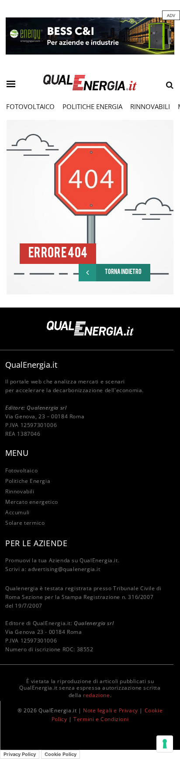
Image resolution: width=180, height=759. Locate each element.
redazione (96, 695)
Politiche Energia (92, 106)
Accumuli (17, 512)
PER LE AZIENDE (36, 543)
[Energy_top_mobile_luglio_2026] (90, 35)
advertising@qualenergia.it (64, 569)
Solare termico (25, 523)
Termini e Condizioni (100, 719)
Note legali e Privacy (110, 710)
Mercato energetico (31, 502)
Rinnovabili (150, 106)
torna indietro (123, 272)
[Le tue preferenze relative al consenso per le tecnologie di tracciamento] (164, 743)
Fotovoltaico (30, 106)
